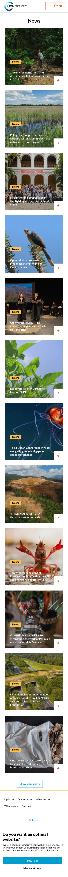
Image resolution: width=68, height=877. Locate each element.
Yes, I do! (32, 860)
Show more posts (30, 783)
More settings (32, 868)
